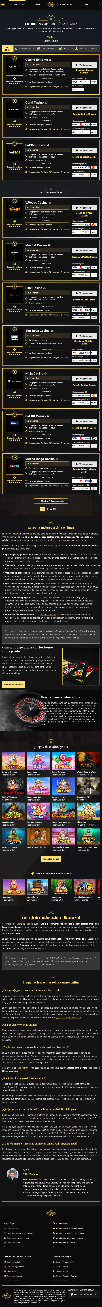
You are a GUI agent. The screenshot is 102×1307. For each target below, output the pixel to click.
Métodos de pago (79, 78)
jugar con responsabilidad (68, 1017)
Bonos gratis (66, 4)
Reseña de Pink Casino (84, 299)
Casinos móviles (13, 1242)
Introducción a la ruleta (65, 1242)
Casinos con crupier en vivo (18, 1238)
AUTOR (26, 1169)
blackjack (31, 1133)
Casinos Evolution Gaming (66, 1276)
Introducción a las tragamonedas (69, 1238)
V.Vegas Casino (36, 202)
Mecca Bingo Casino (40, 458)
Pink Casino (33, 287)
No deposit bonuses (13, 684)
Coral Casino (34, 102)
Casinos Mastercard (15, 1276)
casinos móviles (24, 1067)
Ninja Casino (34, 373)
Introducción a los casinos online (69, 1228)
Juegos (38, 4)
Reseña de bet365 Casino (84, 156)
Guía (86, 4)
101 (54, 509)
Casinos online (17, 4)
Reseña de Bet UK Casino (84, 427)
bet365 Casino (35, 145)
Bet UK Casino (35, 416)
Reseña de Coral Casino (84, 114)
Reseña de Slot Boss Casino (84, 342)
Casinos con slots (63, 1281)
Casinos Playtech (63, 1271)
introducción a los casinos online (57, 961)
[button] (84, 1294)
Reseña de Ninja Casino (84, 385)
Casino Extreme (36, 59)
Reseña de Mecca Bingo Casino (84, 470)
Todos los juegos (51, 858)
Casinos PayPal (13, 1262)
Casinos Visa (12, 1271)
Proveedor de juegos (81, 128)
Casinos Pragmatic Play (65, 1262)
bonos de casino (48, 614)
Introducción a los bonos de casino (70, 1233)
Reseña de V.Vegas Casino (84, 214)
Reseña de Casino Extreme (84, 71)
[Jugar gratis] (13, 761)
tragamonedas (64, 1126)
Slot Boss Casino (37, 330)
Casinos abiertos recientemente (20, 1233)
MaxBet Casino (36, 245)
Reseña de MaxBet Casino (84, 256)
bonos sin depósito (42, 1149)
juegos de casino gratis (81, 708)
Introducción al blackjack (66, 1247)
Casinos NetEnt (62, 1266)
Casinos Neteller (13, 1281)
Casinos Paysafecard (15, 1266)
